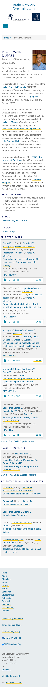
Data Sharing (8, 607)
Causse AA (27, 291)
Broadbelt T (28, 243)
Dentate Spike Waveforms (15, 515)
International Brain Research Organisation (21, 128)
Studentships (8, 595)
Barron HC (17, 463)
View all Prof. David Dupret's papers (17, 441)
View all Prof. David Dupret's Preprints (18, 475)
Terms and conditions (12, 625)
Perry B (27, 336)
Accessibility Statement (12, 618)
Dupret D (7, 256)
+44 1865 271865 (14, 682)
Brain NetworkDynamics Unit (24, 6)
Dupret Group (8, 231)
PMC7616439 (9, 275)
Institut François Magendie (14, 87)
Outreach (6, 601)
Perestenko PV (10, 252)
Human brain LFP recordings (16, 504)
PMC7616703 (9, 355)
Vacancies (6, 591)
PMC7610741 (9, 430)
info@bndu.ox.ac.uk (11, 676)
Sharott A (29, 252)
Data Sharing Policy (11, 631)
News (4, 582)
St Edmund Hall (11, 141)
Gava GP (7, 243)
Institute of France (10, 122)
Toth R (21, 252)
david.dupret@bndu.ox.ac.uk (15, 220)
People (7, 37)
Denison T (7, 340)
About (5, 576)
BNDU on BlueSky (12, 644)
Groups (5, 585)
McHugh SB (8, 246)
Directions (6, 579)
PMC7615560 (9, 316)
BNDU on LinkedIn (12, 638)
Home (4, 573)
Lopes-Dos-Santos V (25, 246)
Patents (5, 610)
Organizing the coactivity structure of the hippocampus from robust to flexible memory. (21, 262)
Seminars (6, 604)
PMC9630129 (9, 391)
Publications (7, 598)
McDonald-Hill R (22, 453)
